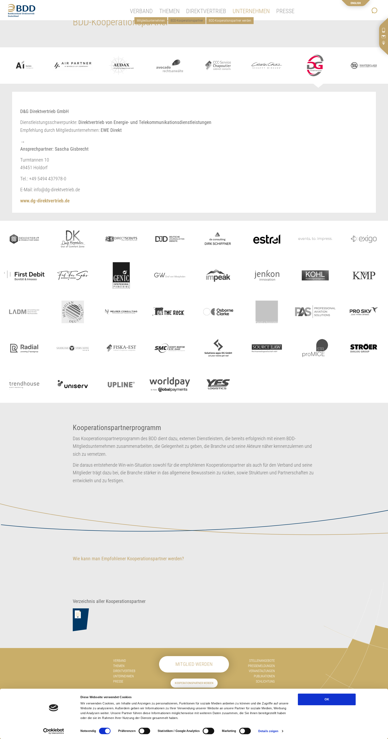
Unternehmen (123, 676)
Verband (119, 661)
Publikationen (264, 676)
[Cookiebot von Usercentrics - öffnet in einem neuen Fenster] (53, 731)
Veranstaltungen (262, 671)
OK (327, 699)
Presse (118, 681)
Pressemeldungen (261, 666)
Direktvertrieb (124, 671)
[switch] (144, 731)
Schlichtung (265, 681)
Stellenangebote (262, 661)
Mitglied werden (194, 664)
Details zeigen (268, 731)
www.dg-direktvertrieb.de (45, 201)
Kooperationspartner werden (194, 683)
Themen (118, 666)
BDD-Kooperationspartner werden (230, 20)
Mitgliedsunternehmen (151, 20)
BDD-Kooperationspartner (187, 20)
